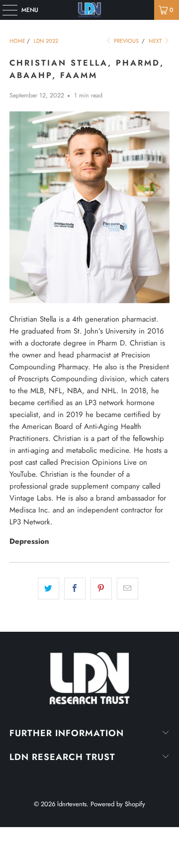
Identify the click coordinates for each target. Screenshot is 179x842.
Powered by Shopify (117, 804)
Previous (125, 41)
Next (156, 41)
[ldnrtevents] (89, 10)
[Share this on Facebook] (75, 588)
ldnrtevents (72, 804)
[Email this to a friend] (127, 588)
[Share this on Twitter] (48, 588)
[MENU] (4, 10)
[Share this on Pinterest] (101, 588)
